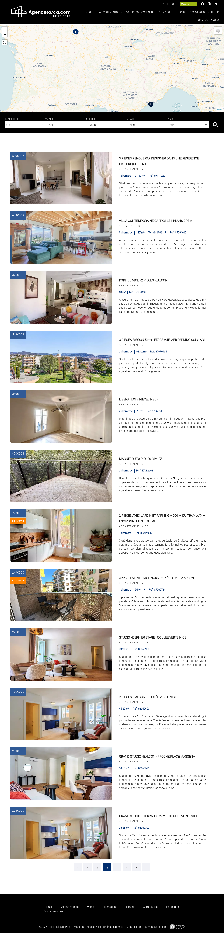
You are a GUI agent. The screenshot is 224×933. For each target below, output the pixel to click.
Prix (171, 119)
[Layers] (218, 30)
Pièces (90, 119)
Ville (130, 119)
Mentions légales (84, 926)
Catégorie (12, 119)
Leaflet (220, 110)
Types (49, 119)
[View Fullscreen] (4, 42)
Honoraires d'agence (110, 926)
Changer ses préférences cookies (147, 926)
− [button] (5, 34)
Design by (181, 926)
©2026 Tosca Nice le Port (54, 926)
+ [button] (5, 29)
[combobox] (25, 124)
